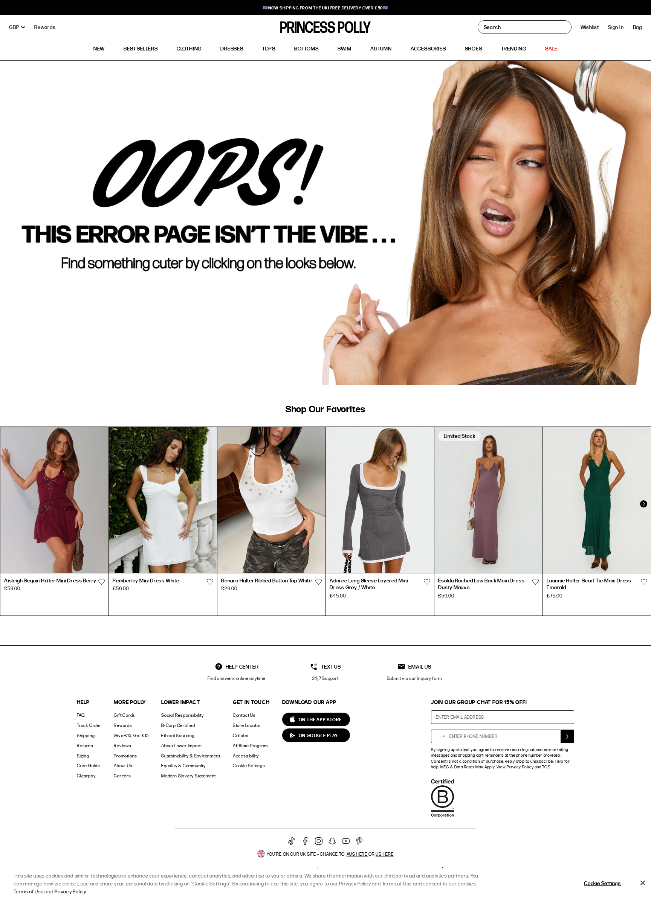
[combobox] (439, 736)
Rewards (123, 725)
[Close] (642, 883)
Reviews (122, 745)
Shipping (86, 735)
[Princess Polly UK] (325, 27)
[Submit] (567, 736)
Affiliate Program (250, 745)
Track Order (89, 725)
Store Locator (247, 725)
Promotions (125, 756)
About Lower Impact (181, 745)
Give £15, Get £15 (131, 735)
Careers (122, 776)
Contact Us (244, 715)
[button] (637, 27)
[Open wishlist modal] (101, 581)
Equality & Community (183, 765)
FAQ (80, 715)
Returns (85, 745)
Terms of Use (29, 891)
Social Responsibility (182, 715)
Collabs (241, 735)
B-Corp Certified (178, 725)
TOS (546, 766)
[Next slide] (643, 503)
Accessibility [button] (246, 756)
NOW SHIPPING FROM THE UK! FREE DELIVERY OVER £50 (325, 8)
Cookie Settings (249, 765)
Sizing (83, 756)
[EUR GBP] (17, 27)
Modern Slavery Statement (188, 776)
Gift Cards (124, 715)
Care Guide (88, 765)
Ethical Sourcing (178, 735)
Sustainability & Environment (190, 756)
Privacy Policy (520, 766)
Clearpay (86, 776)
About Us (123, 765)
